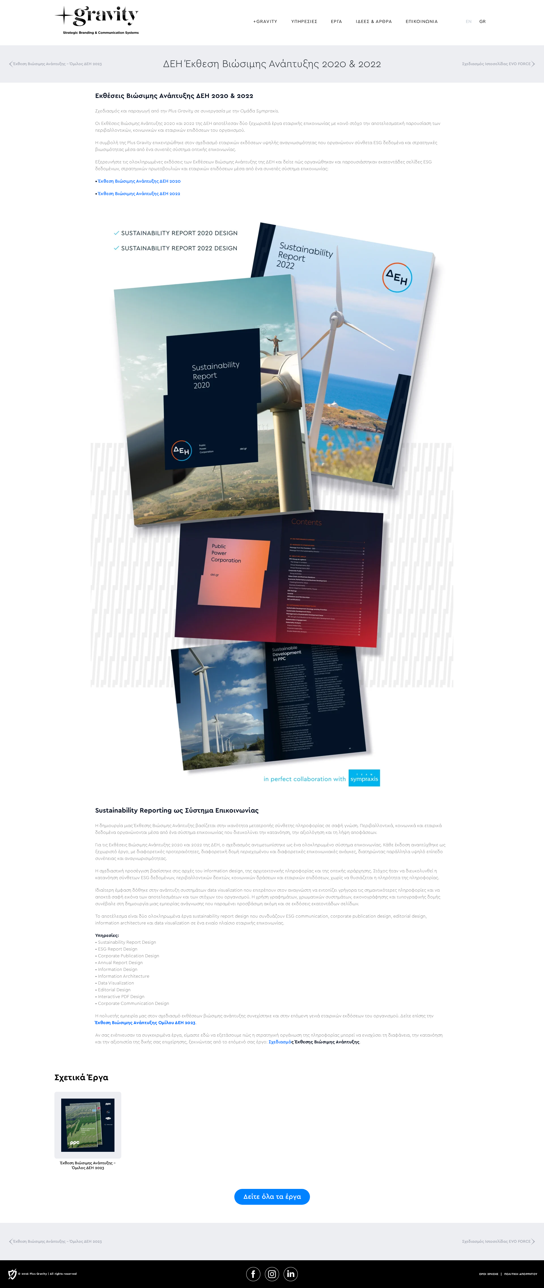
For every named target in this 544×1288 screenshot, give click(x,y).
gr (482, 21)
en (468, 21)
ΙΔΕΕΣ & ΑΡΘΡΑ (374, 21)
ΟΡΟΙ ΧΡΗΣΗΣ (489, 1274)
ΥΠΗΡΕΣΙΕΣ (304, 21)
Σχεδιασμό (280, 1042)
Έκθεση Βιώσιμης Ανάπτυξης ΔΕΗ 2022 (139, 193)
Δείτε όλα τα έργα (272, 1196)
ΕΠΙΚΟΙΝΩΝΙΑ (422, 21)
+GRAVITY (265, 21)
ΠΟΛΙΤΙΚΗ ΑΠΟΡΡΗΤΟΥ (520, 1274)
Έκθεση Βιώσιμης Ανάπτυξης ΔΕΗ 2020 (139, 181)
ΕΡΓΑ (336, 21)
